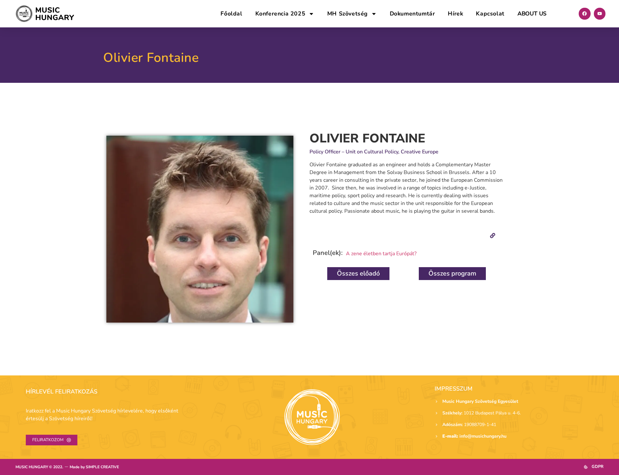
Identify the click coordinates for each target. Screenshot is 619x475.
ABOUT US (531, 13)
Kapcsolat (490, 13)
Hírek (455, 13)
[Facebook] (584, 13)
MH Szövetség (347, 13)
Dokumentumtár (412, 13)
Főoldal (231, 13)
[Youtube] (599, 13)
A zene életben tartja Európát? (381, 253)
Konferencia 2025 (280, 13)
